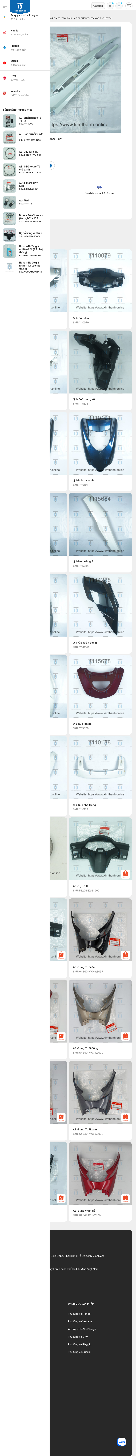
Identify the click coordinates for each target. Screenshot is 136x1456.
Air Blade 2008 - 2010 (61, 18)
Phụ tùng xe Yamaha (80, 1321)
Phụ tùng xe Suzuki (79, 1352)
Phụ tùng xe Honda (79, 1313)
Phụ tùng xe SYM (78, 1336)
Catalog (98, 5)
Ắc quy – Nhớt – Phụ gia (82, 1329)
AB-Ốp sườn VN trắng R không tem (93, 18)
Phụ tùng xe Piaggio (79, 1344)
